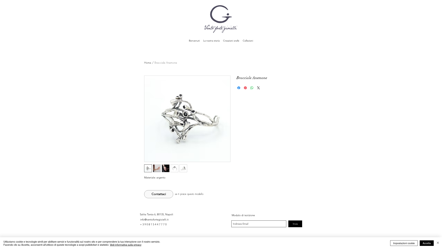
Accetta (427, 243)
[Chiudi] (438, 243)
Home (147, 62)
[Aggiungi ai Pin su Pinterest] (245, 88)
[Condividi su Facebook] (239, 88)
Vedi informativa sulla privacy (125, 244)
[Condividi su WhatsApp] (252, 88)
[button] (248, 40)
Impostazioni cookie (404, 243)
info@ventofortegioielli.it (154, 219)
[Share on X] (258, 88)
